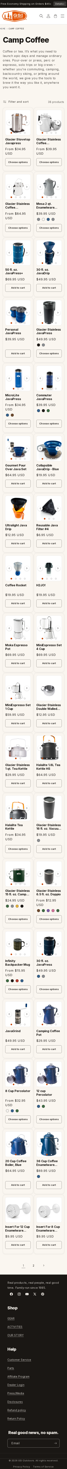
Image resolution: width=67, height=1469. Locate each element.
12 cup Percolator (44, 1092)
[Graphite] (38, 840)
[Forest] (7, 981)
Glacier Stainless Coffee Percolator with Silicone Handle (48, 141)
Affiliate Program (18, 1376)
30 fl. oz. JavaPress (44, 962)
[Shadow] (53, 219)
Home (3, 28)
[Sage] (43, 910)
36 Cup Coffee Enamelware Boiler (47, 1163)
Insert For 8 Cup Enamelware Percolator (48, 1229)
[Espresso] (38, 910)
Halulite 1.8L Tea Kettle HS (48, 767)
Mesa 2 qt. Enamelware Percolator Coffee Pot (45, 206)
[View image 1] (11, 133)
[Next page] (43, 1265)
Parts (10, 1368)
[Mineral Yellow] (17, 906)
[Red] (17, 981)
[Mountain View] (7, 906)
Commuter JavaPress (44, 397)
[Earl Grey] (38, 219)
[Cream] (43, 219)
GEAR (11, 1318)
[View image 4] (25, 133)
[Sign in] (48, 16)
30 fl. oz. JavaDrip (43, 271)
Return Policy (16, 1418)
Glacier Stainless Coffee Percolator (17, 206)
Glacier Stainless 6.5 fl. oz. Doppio (48, 892)
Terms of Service (43, 1466)
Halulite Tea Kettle (14, 827)
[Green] (48, 410)
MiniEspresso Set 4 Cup (49, 647)
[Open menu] (62, 16)
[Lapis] (48, 219)
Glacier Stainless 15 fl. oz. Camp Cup (17, 892)
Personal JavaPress (13, 331)
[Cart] (55, 16)
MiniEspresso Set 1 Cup (18, 707)
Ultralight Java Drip (16, 527)
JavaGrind (12, 1031)
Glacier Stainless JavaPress (48, 331)
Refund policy (16, 1410)
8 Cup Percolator (17, 1091)
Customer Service (19, 1359)
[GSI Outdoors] (14, 16)
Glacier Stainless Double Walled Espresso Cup (48, 707)
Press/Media (15, 1393)
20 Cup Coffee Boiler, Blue (15, 1163)
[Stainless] (43, 345)
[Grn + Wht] (17, 1111)
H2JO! (41, 585)
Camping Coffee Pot (48, 1033)
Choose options (18, 162)
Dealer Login (15, 1384)
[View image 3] (20, 133)
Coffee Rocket (15, 585)
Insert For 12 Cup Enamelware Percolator (17, 1229)
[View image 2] (16, 133)
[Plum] (48, 910)
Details (59, 3)
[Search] (41, 16)
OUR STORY (15, 1335)
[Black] (38, 345)
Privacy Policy (21, 1466)
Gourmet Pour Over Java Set (15, 467)
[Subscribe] (55, 1443)
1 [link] (23, 1265)
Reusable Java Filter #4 (47, 527)
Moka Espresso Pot (16, 647)
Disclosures (15, 1401)
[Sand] (12, 415)
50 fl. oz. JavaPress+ (14, 271)
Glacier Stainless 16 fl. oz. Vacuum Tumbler (48, 827)
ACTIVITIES (15, 1326)
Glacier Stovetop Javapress (17, 141)
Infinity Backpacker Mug (17, 962)
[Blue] (7, 415)
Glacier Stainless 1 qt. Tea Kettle (17, 767)
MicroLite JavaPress (13, 397)
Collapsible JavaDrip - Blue (47, 467)
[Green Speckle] (58, 910)
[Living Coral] (53, 910)
